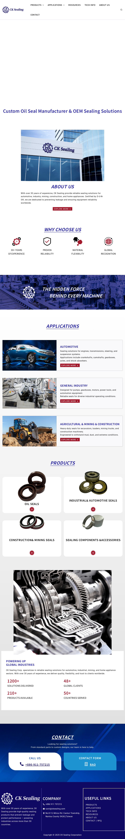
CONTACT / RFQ (94, 820)
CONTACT (35, 14)
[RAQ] (86, 764)
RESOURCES (74, 4)
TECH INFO (90, 4)
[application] (42, 5)
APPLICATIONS (55, 4)
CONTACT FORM (90, 758)
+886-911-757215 (38, 764)
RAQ (93, 764)
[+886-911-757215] (22, 764)
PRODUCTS (36, 4)
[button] (121, 9)
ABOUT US (104, 4)
